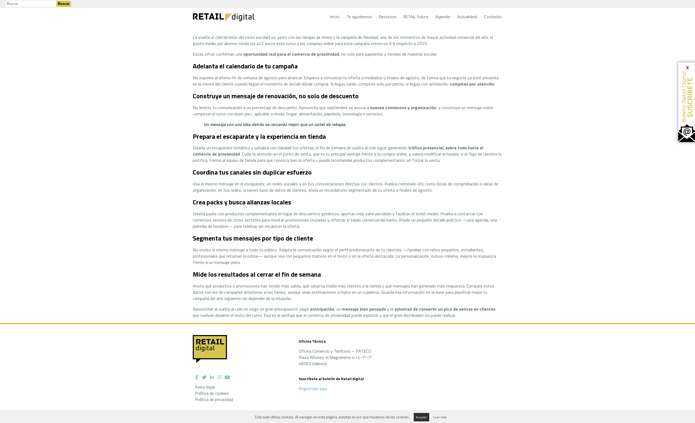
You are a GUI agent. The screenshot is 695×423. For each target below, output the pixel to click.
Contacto (493, 16)
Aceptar (421, 417)
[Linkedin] (211, 377)
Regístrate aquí (313, 388)
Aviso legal (205, 387)
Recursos (387, 16)
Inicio (335, 16)
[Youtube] (227, 377)
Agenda (442, 16)
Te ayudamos (359, 16)
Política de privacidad (214, 399)
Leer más (440, 417)
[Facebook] (196, 377)
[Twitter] (204, 377)
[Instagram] (219, 377)
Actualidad (467, 16)
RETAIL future (415, 16)
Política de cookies (212, 393)
